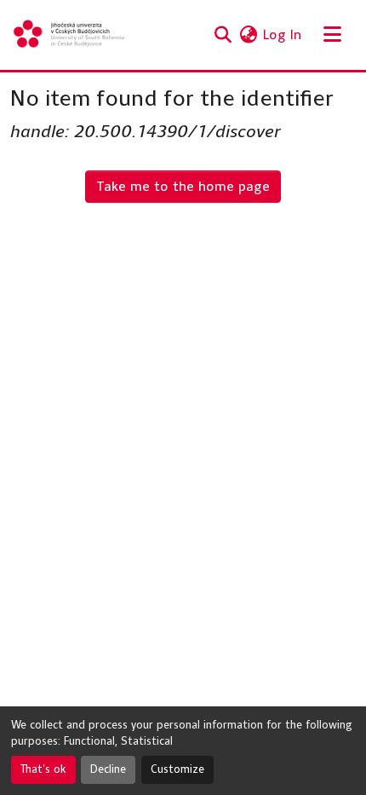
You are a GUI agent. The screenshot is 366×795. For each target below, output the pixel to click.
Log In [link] (282, 34)
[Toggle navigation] (332, 35)
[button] (69, 35)
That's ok (43, 769)
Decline (108, 769)
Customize (177, 769)
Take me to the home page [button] (183, 186)
